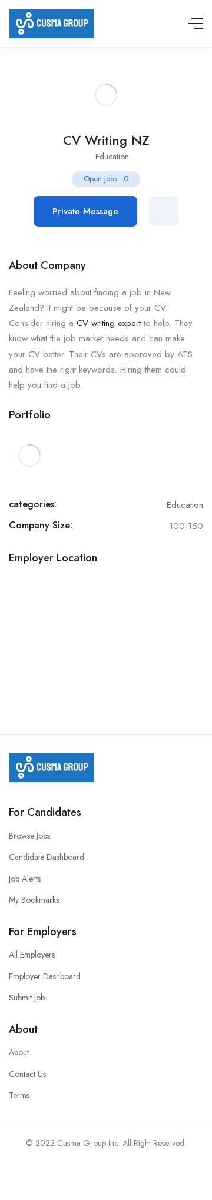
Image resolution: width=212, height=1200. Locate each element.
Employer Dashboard (45, 976)
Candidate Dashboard (46, 857)
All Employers (32, 954)
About (19, 1052)
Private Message (85, 211)
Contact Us (27, 1074)
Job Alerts (25, 879)
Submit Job (27, 997)
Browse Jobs (29, 836)
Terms (19, 1095)
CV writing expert (109, 323)
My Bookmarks (34, 900)
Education (112, 156)
